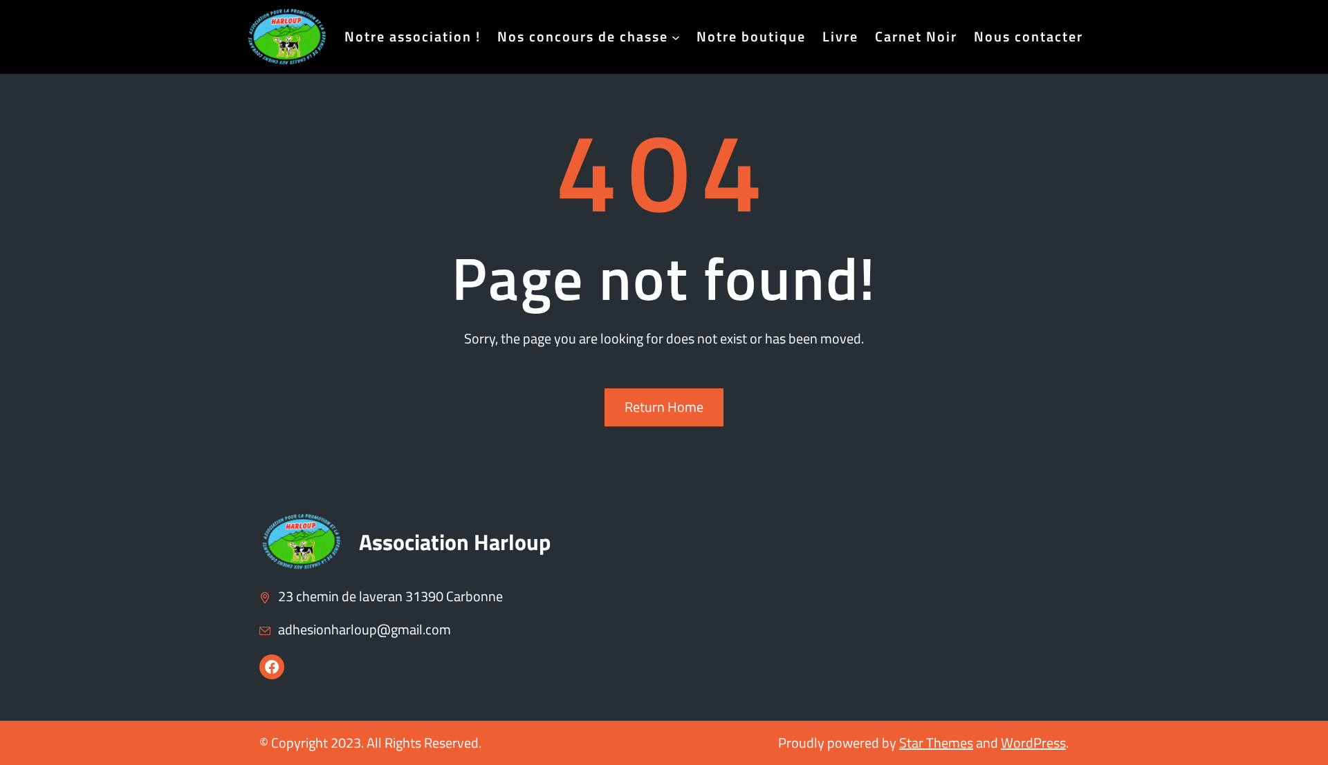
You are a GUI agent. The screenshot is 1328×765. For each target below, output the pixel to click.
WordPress (1033, 742)
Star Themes (936, 742)
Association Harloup (455, 541)
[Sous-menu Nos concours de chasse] (676, 36)
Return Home (664, 406)
